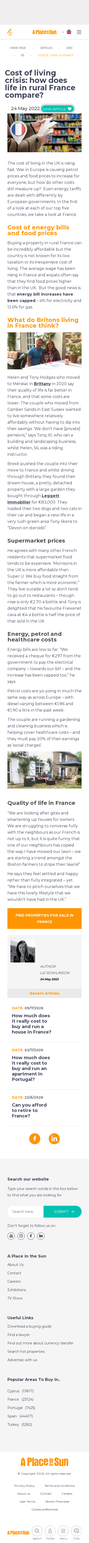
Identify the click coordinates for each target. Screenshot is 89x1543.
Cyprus (20, 1391)
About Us (15, 1264)
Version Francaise (57, 1501)
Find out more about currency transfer (40, 1343)
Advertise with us (22, 1360)
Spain (20, 1416)
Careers (14, 1281)
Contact (14, 1273)
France (20, 1399)
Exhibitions (16, 1290)
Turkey (19, 1424)
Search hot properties (26, 1351)
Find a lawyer (18, 1335)
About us (23, 1493)
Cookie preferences (44, 1509)
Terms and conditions (59, 1485)
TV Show (14, 1298)
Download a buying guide (29, 1326)
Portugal (21, 1408)
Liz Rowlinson (54, 973)
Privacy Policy (24, 1485)
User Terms (27, 1501)
